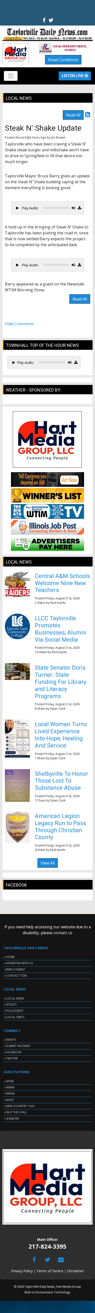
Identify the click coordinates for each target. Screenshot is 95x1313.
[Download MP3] (79, 208)
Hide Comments (19, 323)
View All (48, 863)
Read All (73, 115)
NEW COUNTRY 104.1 (20, 1106)
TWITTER (12, 1058)
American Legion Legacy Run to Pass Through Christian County (60, 827)
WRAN (10, 1093)
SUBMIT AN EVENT (18, 1046)
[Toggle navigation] (11, 76)
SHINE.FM (12, 1118)
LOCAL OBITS (15, 1017)
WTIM (10, 1081)
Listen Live (73, 75)
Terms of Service (50, 1271)
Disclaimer (75, 1271)
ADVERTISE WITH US (19, 963)
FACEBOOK (13, 1052)
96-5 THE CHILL (16, 1112)
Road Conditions (63, 59)
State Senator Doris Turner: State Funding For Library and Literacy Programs (60, 681)
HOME (10, 957)
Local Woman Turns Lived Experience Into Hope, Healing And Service (61, 735)
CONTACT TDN (16, 976)
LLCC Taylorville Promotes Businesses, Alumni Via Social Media (60, 629)
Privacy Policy (22, 1271)
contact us (63, 932)
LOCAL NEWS (15, 998)
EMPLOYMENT (15, 969)
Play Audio (29, 208)
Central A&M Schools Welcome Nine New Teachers (62, 583)
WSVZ (10, 1100)
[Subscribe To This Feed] (87, 114)
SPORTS (11, 1004)
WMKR (10, 1087)
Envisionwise (44, 1292)
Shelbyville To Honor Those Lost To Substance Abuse (61, 780)
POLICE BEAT (15, 1011)
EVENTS (11, 1040)
